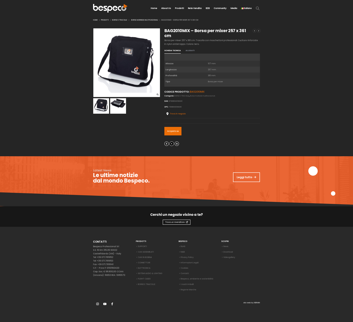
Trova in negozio (178, 113)
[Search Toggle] (258, 8)
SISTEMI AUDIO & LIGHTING (150, 273)
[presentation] (94, 63)
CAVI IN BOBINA (145, 257)
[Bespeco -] (110, 8)
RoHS (183, 246)
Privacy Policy (187, 257)
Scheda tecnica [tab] (172, 50)
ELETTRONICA (144, 268)
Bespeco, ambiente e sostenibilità (197, 278)
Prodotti (179, 8)
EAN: (166, 101)
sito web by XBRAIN (251, 302)
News (225, 246)
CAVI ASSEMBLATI (146, 251)
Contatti (185, 273)
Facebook (166, 144)
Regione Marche (188, 289)
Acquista (172, 131)
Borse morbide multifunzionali (202, 96)
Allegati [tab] (190, 50)
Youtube (104, 304)
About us (166, 8)
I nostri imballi (187, 284)
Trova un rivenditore (175, 222)
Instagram (97, 304)
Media (234, 8)
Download (228, 251)
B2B (208, 8)
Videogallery (229, 257)
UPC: (166, 107)
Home (154, 8)
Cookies (184, 268)
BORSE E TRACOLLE (181, 96)
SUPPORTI (142, 246)
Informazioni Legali (190, 262)
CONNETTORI (144, 262)
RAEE (183, 251)
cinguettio (171, 144)
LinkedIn (177, 144)
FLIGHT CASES (144, 278)
